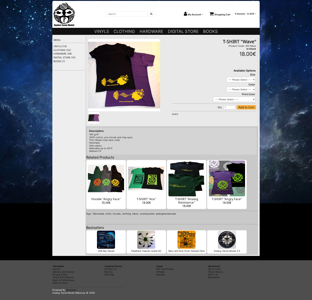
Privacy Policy (60, 274)
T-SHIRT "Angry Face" (227, 199)
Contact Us (110, 269)
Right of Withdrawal (63, 280)
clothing (126, 213)
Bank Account (60, 283)
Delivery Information (63, 272)
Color (251, 84)
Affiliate (160, 272)
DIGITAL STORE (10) (64, 57)
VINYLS (101, 31)
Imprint (56, 269)
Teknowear (98, 213)
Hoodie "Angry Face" (106, 199)
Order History (215, 272)
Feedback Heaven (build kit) (146, 251)
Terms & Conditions (63, 277)
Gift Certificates (165, 269)
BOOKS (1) (59, 61)
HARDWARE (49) (62, 53)
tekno (135, 213)
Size (252, 74)
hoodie (116, 213)
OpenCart (71, 290)
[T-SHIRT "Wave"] (124, 75)
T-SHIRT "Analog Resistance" (186, 200)
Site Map (109, 274)
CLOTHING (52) (62, 50)
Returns (108, 272)
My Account (214, 269)
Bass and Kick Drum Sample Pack (186, 251)
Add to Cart (246, 107)
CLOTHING (124, 31)
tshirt (108, 213)
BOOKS (210, 31)
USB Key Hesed (106, 251)
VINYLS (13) (60, 46)
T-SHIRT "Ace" (146, 199)
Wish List (213, 274)
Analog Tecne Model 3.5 (227, 251)
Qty (220, 107)
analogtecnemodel (166, 213)
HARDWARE (151, 31)
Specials (160, 274)
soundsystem (147, 213)
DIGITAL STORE (183, 31)
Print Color (248, 94)
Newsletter (214, 277)
